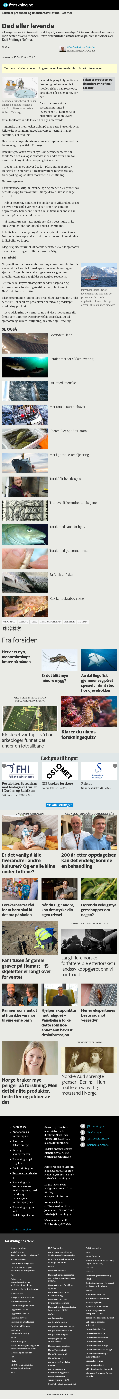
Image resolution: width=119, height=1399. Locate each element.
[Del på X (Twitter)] (9, 628)
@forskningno (95, 1126)
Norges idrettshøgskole (59, 1346)
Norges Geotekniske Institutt (61, 1326)
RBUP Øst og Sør (93, 1256)
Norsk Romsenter (56, 1358)
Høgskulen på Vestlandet (22, 1322)
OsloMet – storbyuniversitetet (62, 1384)
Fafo (13, 1275)
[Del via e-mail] (19, 628)
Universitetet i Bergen (96, 1333)
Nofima (51, 1314)
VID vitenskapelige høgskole (99, 1369)
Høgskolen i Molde (19, 1309)
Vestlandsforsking (94, 1361)
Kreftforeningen (18, 1341)
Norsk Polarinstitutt (57, 1350)
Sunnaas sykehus (94, 1302)
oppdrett (9, 622)
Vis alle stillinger (59, 805)
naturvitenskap (50, 622)
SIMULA (89, 1267)
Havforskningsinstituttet (22, 1305)
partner (69, 622)
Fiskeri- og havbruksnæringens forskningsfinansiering (22, 1282)
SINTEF (89, 1271)
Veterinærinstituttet (95, 1365)
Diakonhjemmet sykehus (22, 1263)
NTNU (51, 1266)
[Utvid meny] (115, 5)
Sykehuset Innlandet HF (97, 1306)
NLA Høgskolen (55, 1248)
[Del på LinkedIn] (14, 628)
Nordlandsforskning (57, 1322)
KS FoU (14, 1337)
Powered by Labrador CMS (59, 1394)
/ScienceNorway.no (98, 1144)
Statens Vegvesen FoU (96, 1294)
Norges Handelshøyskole (60, 1330)
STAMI (89, 1290)
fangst (23, 622)
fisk (34, 622)
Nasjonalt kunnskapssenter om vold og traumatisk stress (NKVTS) (61, 1278)
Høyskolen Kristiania (20, 1326)
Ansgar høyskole (18, 1248)
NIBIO (13, 1361)
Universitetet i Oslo (94, 1341)
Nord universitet (55, 1318)
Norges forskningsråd (58, 1334)
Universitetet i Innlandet (97, 1337)
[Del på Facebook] (4, 628)
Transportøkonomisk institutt (100, 1318)
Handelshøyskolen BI (21, 1301)
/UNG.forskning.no (98, 1138)
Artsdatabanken (18, 1259)
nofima (82, 622)
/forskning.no (95, 1132)
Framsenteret (17, 1293)
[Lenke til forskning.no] (56, 3)
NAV (13, 1357)
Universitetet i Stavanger (97, 1345)
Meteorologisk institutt (21, 1353)
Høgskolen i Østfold (20, 1314)
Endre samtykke (21, 1229)
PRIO (88, 1252)
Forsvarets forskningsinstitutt (25, 1289)
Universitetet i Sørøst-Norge (99, 1349)
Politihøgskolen (93, 1248)
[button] (4, 766)
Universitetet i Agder (95, 1329)
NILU (13, 1372)
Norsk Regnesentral (57, 1354)
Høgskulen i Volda (19, 1318)
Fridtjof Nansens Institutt (22, 1297)
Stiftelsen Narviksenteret (97, 1298)
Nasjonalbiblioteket (57, 1270)
